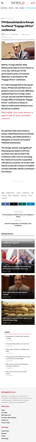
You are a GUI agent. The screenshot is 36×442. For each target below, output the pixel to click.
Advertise (4, 412)
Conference (26, 192)
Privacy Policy (5, 422)
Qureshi (4, 198)
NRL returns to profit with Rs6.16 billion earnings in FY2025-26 (17, 365)
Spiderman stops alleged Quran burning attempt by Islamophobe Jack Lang (17, 267)
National (11, 8)
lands (9, 195)
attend (18, 192)
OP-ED (3, 436)
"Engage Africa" (10, 192)
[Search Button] (2, 3)
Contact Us (4, 420)
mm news (23, 195)
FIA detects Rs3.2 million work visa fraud (17, 344)
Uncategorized (10, 18)
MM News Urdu (6, 415)
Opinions (21, 8)
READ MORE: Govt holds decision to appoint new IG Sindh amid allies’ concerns (17, 115)
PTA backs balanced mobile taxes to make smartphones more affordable (18, 357)
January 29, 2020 (25, 34)
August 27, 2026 (7, 245)
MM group (16, 195)
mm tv (30, 195)
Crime (16, 8)
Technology (4, 438)
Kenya (4, 195)
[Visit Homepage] (16, 3)
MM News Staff (14, 34)
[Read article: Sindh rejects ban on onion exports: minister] (18, 287)
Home (3, 18)
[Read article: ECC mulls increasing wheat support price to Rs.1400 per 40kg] (18, 313)
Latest (2, 8)
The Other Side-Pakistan (8, 417)
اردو (33, 2)
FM (32, 192)
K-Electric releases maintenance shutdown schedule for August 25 (18, 242)
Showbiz (4, 433)
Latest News (5, 431)
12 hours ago (9, 340)
